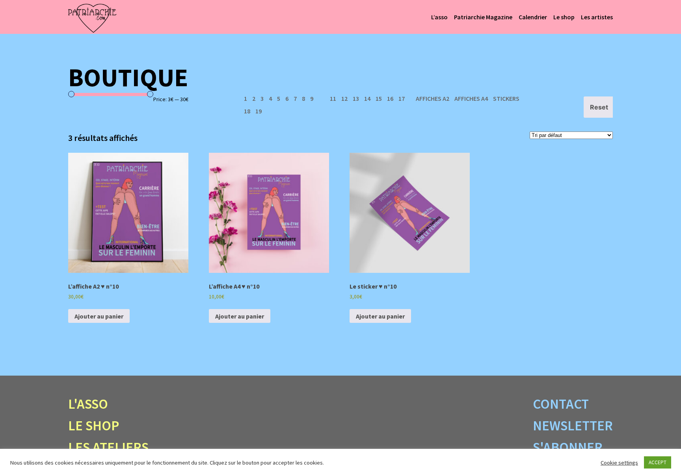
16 (390, 98)
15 (379, 98)
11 (333, 98)
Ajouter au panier (98, 316)
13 (356, 98)
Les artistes (597, 17)
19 (258, 111)
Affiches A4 (471, 98)
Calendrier (533, 17)
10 (321, 98)
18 (247, 111)
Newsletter (573, 425)
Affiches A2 (432, 98)
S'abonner (568, 447)
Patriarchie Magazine (483, 17)
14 (367, 98)
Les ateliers (108, 447)
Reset (599, 107)
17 (401, 98)
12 (344, 98)
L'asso (88, 404)
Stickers (506, 98)
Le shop (564, 17)
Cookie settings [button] (619, 462)
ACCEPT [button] (657, 462)
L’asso (439, 17)
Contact (561, 404)
